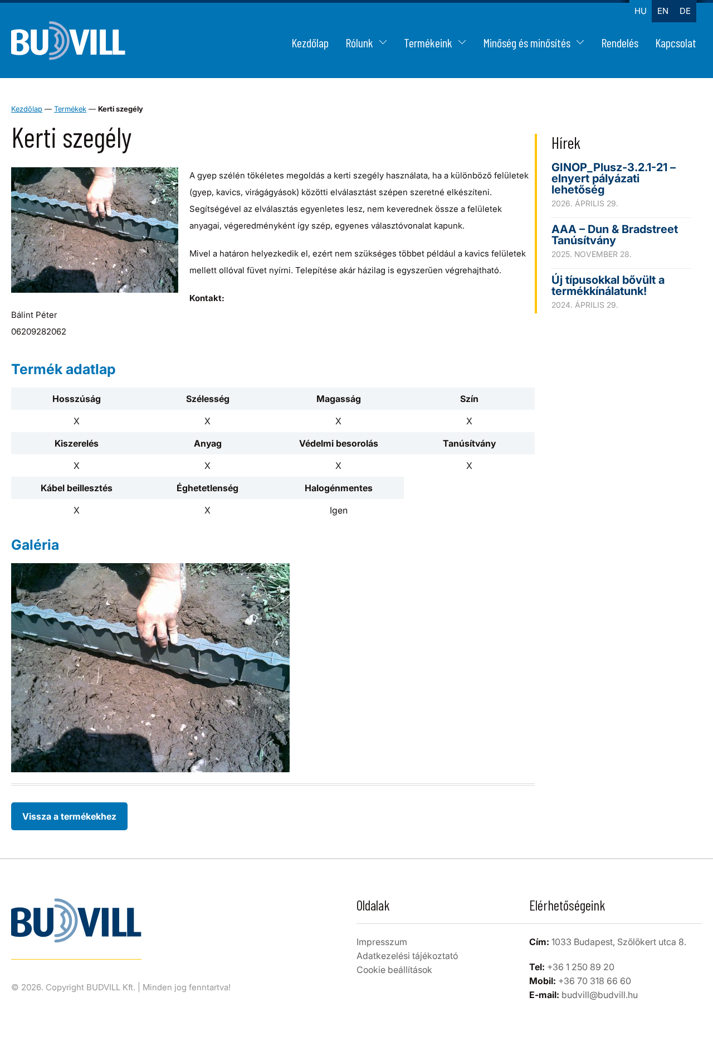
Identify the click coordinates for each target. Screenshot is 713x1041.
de (685, 11)
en (662, 11)
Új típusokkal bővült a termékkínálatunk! (608, 285)
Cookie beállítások (394, 969)
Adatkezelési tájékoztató (407, 955)
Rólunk (359, 42)
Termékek (70, 108)
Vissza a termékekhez (69, 816)
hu (640, 11)
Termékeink (428, 42)
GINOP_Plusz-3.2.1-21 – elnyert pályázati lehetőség (613, 178)
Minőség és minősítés (526, 42)
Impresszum (381, 941)
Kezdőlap (310, 42)
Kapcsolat (675, 42)
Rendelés (619, 42)
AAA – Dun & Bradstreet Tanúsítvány (614, 234)
